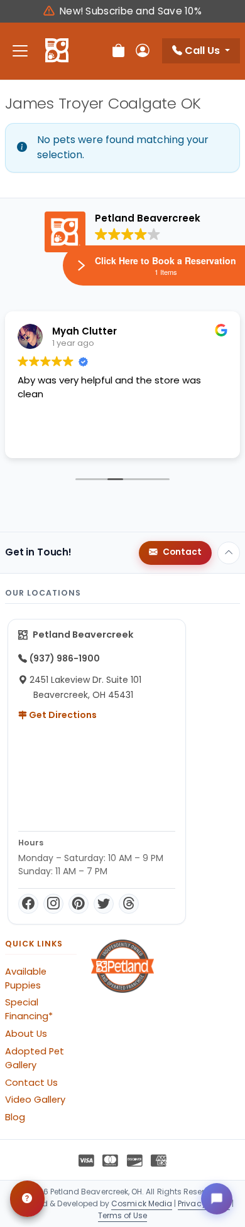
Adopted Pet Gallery (34, 1058)
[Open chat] (216, 1198)
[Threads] (129, 904)
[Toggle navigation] (20, 51)
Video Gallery (35, 1099)
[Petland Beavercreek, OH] (56, 51)
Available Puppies (25, 978)
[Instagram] (53, 904)
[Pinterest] (78, 904)
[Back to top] (228, 553)
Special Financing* (29, 1009)
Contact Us (31, 1082)
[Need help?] (27, 1199)
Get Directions (62, 715)
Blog (15, 1117)
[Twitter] (104, 904)
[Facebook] (28, 904)
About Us (26, 1033)
